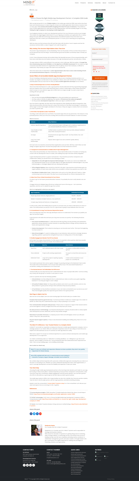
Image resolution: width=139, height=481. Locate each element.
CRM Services (94, 101)
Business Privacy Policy (97, 109)
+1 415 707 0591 (56, 456)
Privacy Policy (110, 479)
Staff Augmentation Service (77, 457)
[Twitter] (34, 414)
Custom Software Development (99, 98)
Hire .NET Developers (96, 106)
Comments (55, 20)
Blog (48, 20)
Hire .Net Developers (75, 464)
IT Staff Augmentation (97, 104)
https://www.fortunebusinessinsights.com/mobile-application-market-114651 (54, 394)
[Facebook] (31, 413)
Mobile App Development (77, 454)
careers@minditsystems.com (57, 463)
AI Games (93, 108)
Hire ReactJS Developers (76, 470)
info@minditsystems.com (53, 457)
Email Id (94, 53)
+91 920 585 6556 (56, 462)
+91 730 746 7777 (57, 454)
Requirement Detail (97, 59)
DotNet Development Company (78, 462)
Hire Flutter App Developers (77, 465)
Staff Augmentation (96, 99)
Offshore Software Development (99, 103)
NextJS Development (76, 474)
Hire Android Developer (76, 467)
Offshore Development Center (99, 96)
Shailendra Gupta (38, 20)
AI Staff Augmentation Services (78, 452)
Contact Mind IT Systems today (56, 383)
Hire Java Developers (76, 472)
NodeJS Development (76, 469)
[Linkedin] (37, 414)
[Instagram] (40, 414)
